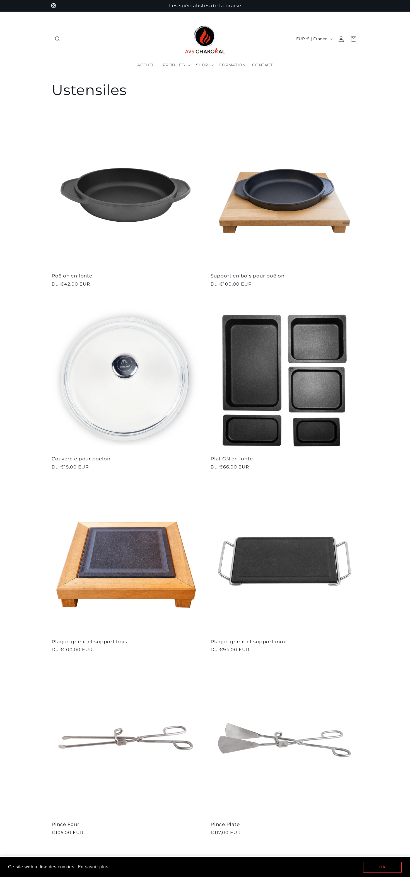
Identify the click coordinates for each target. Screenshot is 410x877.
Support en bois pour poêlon (247, 276)
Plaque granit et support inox (248, 641)
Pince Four (65, 824)
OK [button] (382, 867)
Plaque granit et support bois (89, 641)
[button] (58, 39)
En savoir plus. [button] (94, 866)
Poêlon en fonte (72, 276)
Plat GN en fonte (232, 459)
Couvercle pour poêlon (81, 459)
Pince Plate (225, 824)
